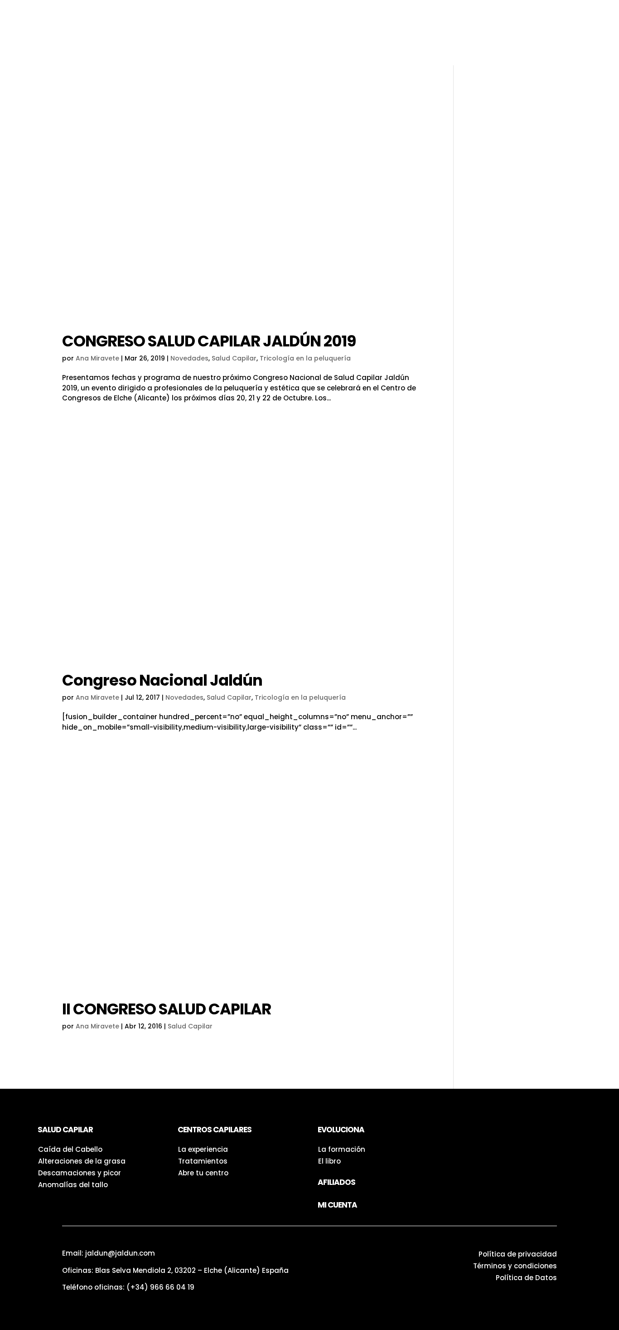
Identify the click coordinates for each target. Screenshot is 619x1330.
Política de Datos (526, 1277)
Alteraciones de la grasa (82, 1161)
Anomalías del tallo (73, 1184)
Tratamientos (202, 1161)
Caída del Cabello (70, 1149)
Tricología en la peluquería (305, 358)
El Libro (189, 34)
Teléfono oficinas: (128, 1287)
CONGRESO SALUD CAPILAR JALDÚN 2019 (209, 341)
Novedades (189, 358)
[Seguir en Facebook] (483, 1133)
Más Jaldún (310, 34)
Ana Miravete (97, 358)
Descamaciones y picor (79, 1173)
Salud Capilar (257, 14)
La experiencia (203, 1149)
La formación (341, 1149)
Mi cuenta (197, 55)
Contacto (371, 34)
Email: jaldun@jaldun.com (108, 1253)
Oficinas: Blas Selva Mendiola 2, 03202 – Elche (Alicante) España (175, 1270)
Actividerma (245, 34)
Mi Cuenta (337, 1204)
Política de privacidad (518, 1254)
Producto (193, 14)
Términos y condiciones (515, 1266)
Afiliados (336, 1182)
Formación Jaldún (553, 33)
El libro (329, 1161)
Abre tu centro (203, 1173)
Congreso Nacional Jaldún (162, 680)
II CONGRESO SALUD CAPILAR (166, 1009)
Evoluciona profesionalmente (470, 33)
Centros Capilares (337, 14)
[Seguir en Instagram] (465, 1133)
